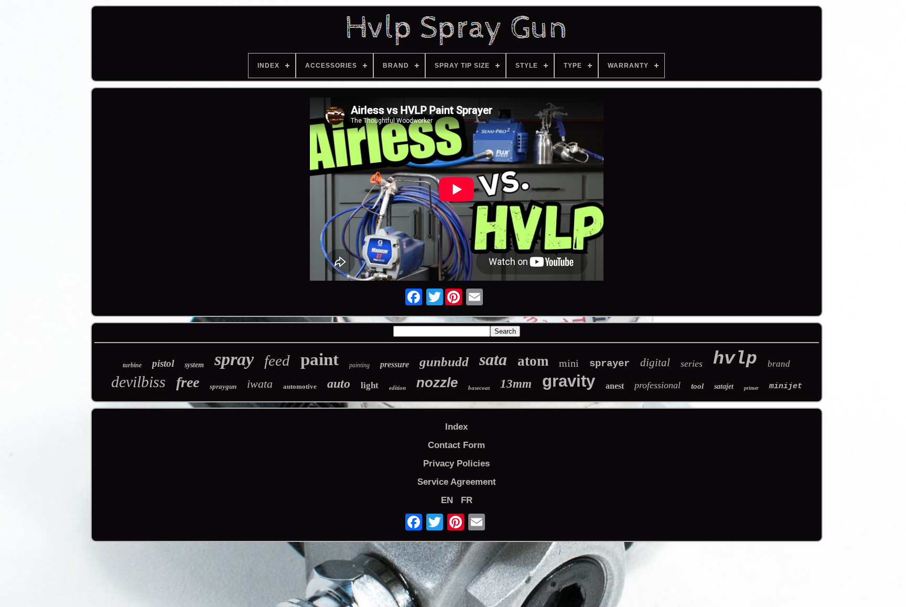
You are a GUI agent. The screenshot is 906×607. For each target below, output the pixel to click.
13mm (516, 383)
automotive (300, 386)
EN (447, 500)
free (187, 382)
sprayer (609, 363)
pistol (163, 363)
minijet (785, 386)
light (370, 385)
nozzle (437, 382)
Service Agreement (456, 482)
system (194, 365)
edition (397, 388)
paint (319, 359)
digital (655, 362)
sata (493, 359)
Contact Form (456, 445)
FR (466, 500)
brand (779, 364)
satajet (724, 386)
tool (697, 386)
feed (277, 360)
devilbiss (138, 381)
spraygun (223, 386)
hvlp (735, 358)
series (692, 363)
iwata (260, 383)
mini (569, 363)
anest (615, 385)
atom (532, 361)
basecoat (479, 388)
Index (456, 427)
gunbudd (444, 362)
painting (359, 365)
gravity (568, 381)
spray (234, 359)
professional (657, 385)
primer (751, 388)
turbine (132, 365)
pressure (394, 364)
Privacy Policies (456, 463)
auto (338, 383)
